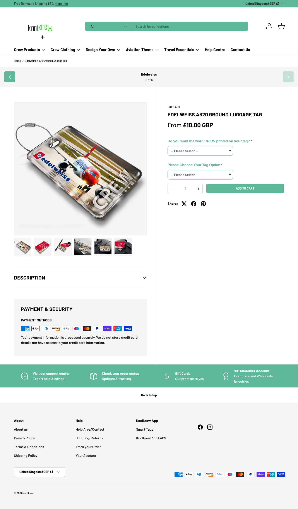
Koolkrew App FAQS (151, 438)
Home (17, 60)
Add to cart (245, 188)
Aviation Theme (140, 49)
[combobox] (166, 26)
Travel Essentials (179, 49)
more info (61, 3)
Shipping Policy (25, 455)
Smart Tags (144, 429)
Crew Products (27, 49)
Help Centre (215, 49)
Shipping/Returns (89, 438)
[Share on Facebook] (194, 204)
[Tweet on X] (184, 204)
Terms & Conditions (29, 447)
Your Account (86, 455)
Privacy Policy (24, 438)
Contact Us (240, 49)
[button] (281, 26)
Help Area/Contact (90, 429)
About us (21, 429)
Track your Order (88, 447)
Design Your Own (100, 49)
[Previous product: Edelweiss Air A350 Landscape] (9, 76)
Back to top (149, 395)
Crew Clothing (63, 49)
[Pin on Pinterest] (203, 204)
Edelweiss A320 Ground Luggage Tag (46, 60)
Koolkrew (28, 493)
